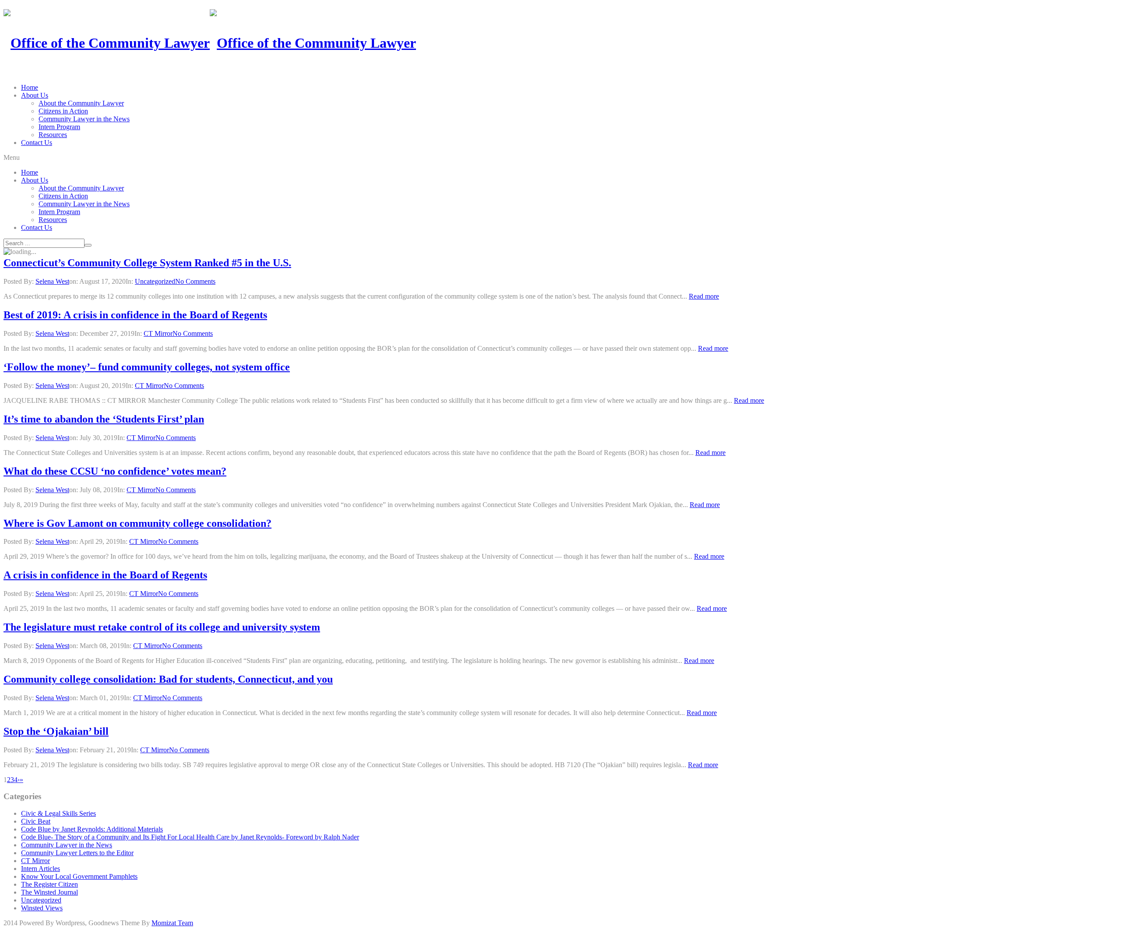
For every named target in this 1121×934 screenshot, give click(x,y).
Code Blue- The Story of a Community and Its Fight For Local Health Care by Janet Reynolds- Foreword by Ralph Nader (190, 837)
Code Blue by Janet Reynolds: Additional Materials (92, 829)
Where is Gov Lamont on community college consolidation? (137, 523)
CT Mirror (158, 333)
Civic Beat (35, 821)
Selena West (52, 281)
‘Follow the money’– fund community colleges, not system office (147, 367)
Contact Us (36, 142)
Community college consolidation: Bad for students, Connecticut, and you (168, 679)
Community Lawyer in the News (84, 119)
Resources (53, 134)
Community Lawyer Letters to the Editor (77, 852)
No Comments (195, 281)
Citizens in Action (63, 111)
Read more (704, 296)
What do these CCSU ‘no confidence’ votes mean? (115, 471)
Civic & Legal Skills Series (58, 813)
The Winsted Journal (49, 892)
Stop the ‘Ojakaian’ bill (56, 731)
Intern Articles (40, 868)
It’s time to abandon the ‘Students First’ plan (104, 419)
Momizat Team (172, 923)
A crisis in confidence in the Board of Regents (105, 575)
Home (29, 87)
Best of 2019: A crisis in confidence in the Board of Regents (135, 315)
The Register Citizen (49, 884)
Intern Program (59, 126)
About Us (34, 95)
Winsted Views (42, 908)
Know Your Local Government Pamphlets (79, 876)
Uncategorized (155, 281)
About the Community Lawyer (81, 103)
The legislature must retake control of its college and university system (162, 627)
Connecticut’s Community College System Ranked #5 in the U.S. (147, 262)
